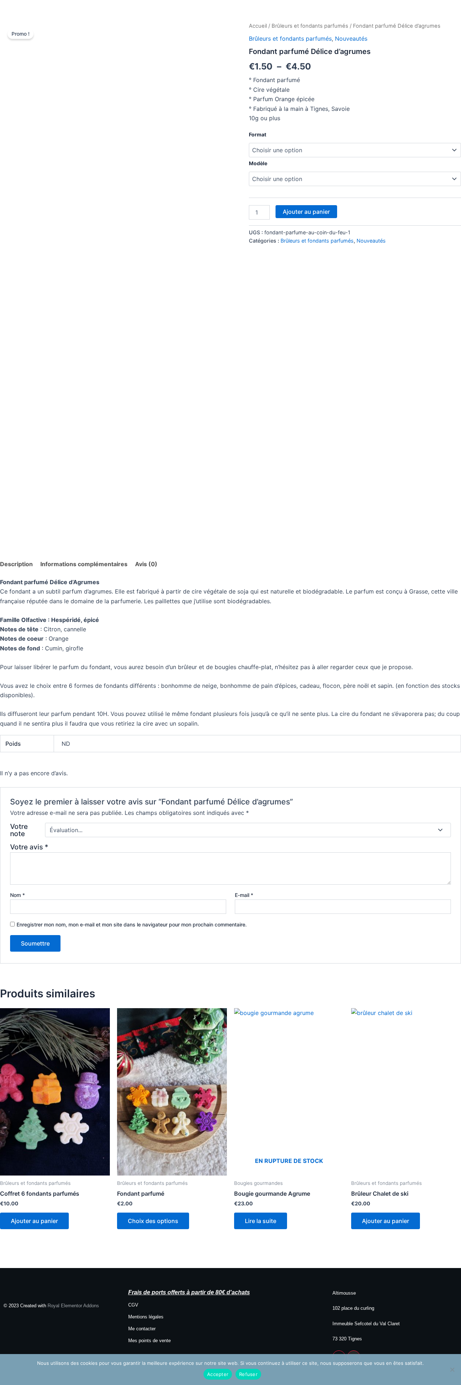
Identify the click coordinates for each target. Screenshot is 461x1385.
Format (257, 134)
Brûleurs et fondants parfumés (310, 26)
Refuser (248, 1374)
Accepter (217, 1374)
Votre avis (29, 847)
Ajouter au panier (306, 211)
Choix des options (153, 1220)
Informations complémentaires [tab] (83, 564)
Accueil (258, 26)
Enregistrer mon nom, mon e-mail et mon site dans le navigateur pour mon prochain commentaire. (132, 924)
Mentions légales (146, 1316)
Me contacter (142, 1328)
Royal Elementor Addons (73, 1305)
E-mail (244, 895)
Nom (17, 895)
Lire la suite (260, 1220)
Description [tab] (16, 564)
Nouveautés (351, 38)
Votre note (19, 830)
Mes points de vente (149, 1340)
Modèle (258, 163)
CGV (133, 1305)
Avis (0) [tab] (146, 564)
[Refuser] (452, 1369)
